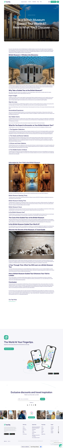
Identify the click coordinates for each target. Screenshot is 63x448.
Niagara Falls (43, 434)
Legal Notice (34, 429)
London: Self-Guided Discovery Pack (17, 122)
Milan (42, 432)
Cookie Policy (34, 432)
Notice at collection (25, 446)
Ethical (33, 433)
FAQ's (41, 1)
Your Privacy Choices (35, 446)
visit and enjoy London (37, 215)
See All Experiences (12, 301)
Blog (38, 1)
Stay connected (31, 417)
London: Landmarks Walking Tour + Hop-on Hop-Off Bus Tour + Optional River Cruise (33, 293)
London (42, 428)
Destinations (34, 1)
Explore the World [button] (24, 1)
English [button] (6, 441)
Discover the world (8, 348)
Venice (42, 429)
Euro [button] (9, 441)
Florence (42, 431)
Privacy (33, 430)
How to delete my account (35, 437)
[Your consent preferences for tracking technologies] (61, 446)
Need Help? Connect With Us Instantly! (36, 436)
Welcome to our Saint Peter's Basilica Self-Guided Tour (36, 427)
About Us (29, 1)
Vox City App (53, 1)
